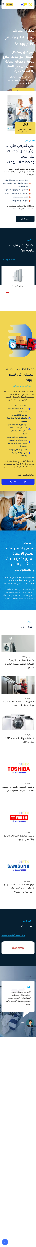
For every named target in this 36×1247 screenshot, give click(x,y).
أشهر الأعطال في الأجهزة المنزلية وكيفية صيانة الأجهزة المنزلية (19, 664)
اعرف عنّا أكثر (25, 219)
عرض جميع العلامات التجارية (13, 935)
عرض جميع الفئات (9, 260)
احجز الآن (9, 4)
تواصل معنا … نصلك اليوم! (18, 481)
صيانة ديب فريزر (18, 286)
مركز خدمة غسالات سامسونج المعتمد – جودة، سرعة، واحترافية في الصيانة (19, 888)
